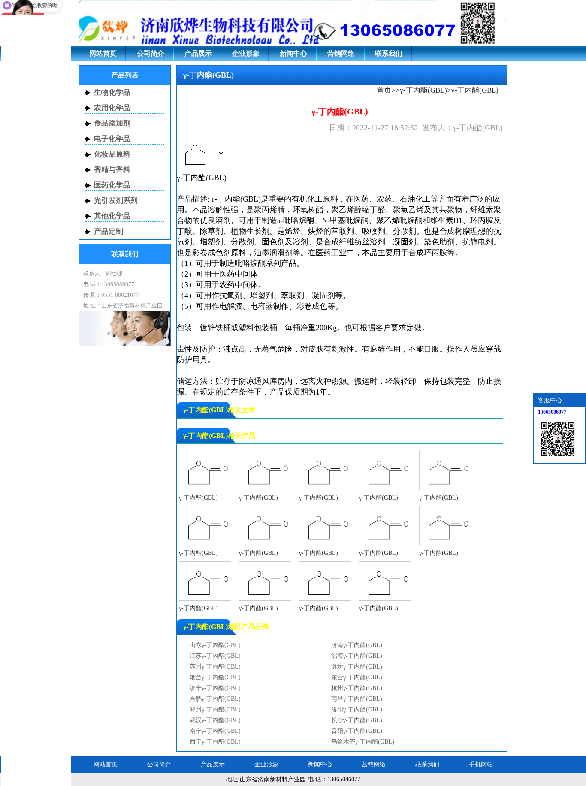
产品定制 (108, 231)
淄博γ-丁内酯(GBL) (356, 656)
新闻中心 (293, 53)
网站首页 (103, 53)
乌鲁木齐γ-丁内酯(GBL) (362, 741)
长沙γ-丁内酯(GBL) (356, 720)
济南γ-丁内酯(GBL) (356, 645)
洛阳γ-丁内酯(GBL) (356, 709)
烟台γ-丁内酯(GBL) (215, 677)
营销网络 (341, 53)
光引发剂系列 (116, 200)
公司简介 (150, 53)
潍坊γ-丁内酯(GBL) (356, 666)
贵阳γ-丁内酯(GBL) (356, 731)
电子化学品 (112, 139)
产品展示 (198, 53)
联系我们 (388, 53)
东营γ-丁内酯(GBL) (356, 677)
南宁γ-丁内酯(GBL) (215, 731)
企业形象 (246, 53)
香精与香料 (112, 170)
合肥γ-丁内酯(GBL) (215, 699)
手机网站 (481, 764)
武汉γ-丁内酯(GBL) (215, 720)
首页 (384, 90)
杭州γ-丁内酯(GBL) (356, 688)
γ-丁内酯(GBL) (423, 90)
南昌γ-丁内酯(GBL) (356, 699)
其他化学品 (112, 216)
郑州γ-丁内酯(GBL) (215, 709)
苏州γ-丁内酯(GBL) (215, 666)
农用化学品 (112, 108)
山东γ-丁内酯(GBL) (215, 645)
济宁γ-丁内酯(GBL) (215, 688)
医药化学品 (112, 185)
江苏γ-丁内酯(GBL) (215, 656)
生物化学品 (112, 92)
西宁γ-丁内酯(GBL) (215, 741)
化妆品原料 (112, 154)
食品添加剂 (112, 123)
